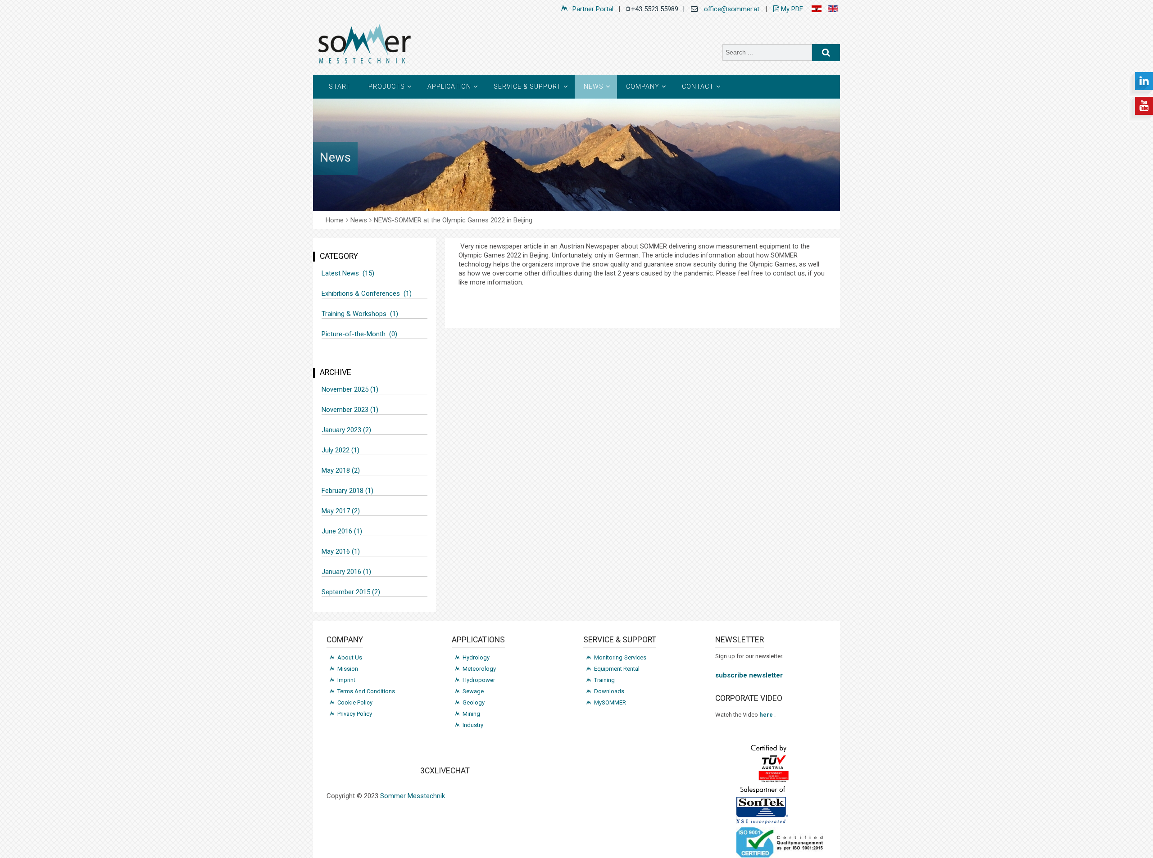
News (594, 86)
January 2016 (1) (346, 572)
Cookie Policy (354, 702)
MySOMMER (610, 702)
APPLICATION (449, 86)
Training (604, 680)
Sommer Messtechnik (412, 796)
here (766, 714)
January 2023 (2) (346, 430)
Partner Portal (592, 9)
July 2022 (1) (340, 450)
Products (386, 86)
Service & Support (527, 86)
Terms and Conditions (366, 691)
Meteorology (479, 668)
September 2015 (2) (351, 592)
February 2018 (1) (347, 491)
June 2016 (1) (342, 531)
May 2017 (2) (341, 511)
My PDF (791, 9)
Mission (347, 668)
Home (335, 220)
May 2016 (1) (341, 551)
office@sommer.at (731, 9)
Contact (698, 86)
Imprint (346, 680)
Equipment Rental (617, 668)
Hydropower (479, 680)
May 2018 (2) (341, 470)
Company (642, 86)
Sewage (473, 691)
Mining (471, 713)
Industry (473, 725)
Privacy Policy (354, 713)
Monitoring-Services (620, 657)
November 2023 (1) (350, 410)
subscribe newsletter (749, 675)
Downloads (609, 691)
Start (339, 86)
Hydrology (476, 657)
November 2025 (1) (350, 389)
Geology (474, 702)
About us (349, 657)
